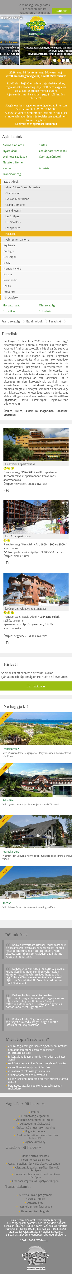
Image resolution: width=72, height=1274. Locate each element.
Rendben (61, 10)
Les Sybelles (12, 228)
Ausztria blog (35, 1202)
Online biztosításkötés (35, 1156)
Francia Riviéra (12, 268)
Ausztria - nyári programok (35, 1195)
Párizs (7, 286)
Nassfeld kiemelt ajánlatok (13, 165)
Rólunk (35, 1112)
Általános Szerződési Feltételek (35, 1120)
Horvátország (11, 305)
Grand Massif (13, 210)
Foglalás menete (35, 1131)
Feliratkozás (36, 686)
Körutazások (10, 297)
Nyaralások (10, 151)
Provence (9, 291)
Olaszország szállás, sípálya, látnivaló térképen (37, 1169)
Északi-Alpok (10, 181)
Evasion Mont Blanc (17, 199)
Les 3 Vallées (13, 222)
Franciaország (12, 174)
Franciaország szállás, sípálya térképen (35, 1181)
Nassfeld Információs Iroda (35, 1206)
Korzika (7, 274)
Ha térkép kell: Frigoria (35, 1211)
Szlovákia (9, 311)
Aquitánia (9, 245)
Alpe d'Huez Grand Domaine (22, 187)
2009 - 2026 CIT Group (34, 1240)
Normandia (10, 280)
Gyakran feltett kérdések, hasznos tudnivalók (37, 1136)
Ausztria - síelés (35, 1199)
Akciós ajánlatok (13, 145)
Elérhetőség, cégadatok (35, 1116)
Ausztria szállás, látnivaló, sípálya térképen (34, 1163)
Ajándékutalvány (35, 1142)
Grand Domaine (15, 205)
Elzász (6, 262)
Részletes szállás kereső (35, 1160)
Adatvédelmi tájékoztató (35, 1123)
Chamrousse (12, 193)
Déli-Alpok (9, 257)
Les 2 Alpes (12, 216)
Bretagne (9, 251)
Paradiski (10, 234)
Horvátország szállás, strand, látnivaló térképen (37, 1175)
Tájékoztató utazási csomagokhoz (35, 1127)
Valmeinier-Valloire (17, 239)
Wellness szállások (15, 156)
